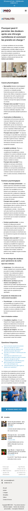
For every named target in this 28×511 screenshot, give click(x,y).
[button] (26, 10)
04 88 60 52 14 (14, 3)
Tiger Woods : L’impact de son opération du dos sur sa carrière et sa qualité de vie (19, 470)
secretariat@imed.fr (9, 480)
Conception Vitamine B (18, 509)
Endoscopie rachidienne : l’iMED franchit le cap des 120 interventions (6, 470)
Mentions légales (8, 507)
